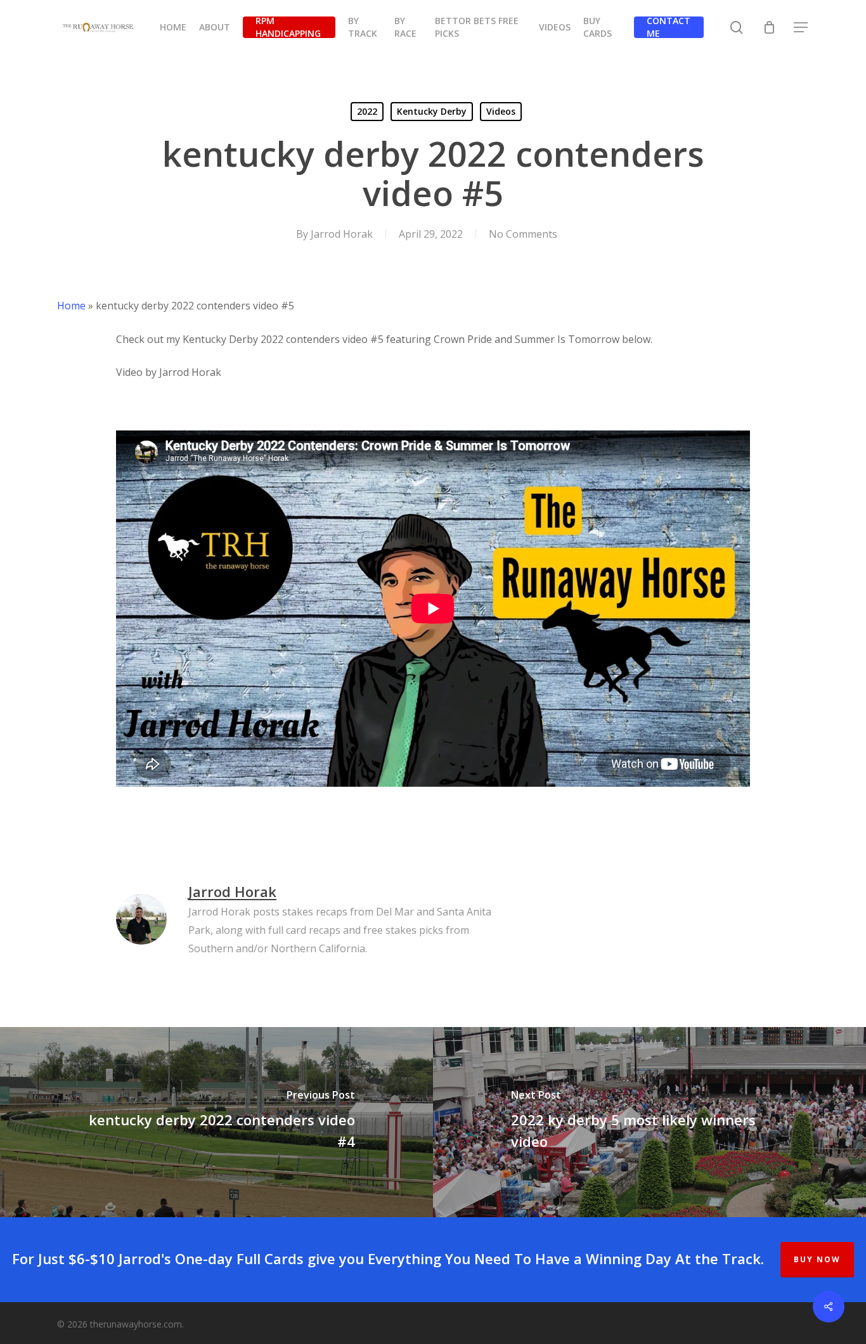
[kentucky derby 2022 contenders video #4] (216, 1122)
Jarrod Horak (342, 234)
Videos (500, 111)
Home (71, 306)
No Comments (523, 234)
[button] (801, 27)
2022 (367, 111)
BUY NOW (817, 1259)
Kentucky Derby (432, 111)
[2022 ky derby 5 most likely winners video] (649, 1122)
